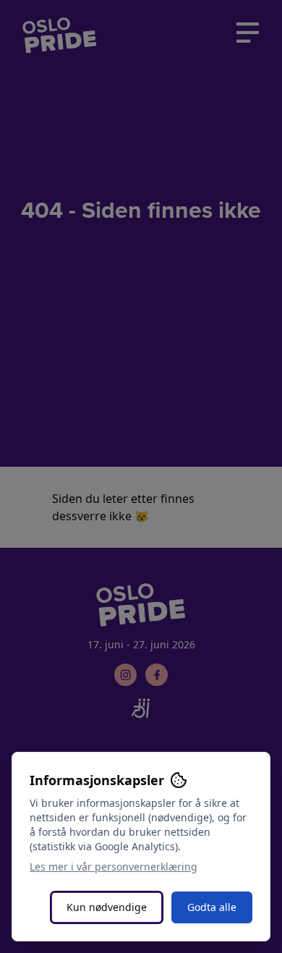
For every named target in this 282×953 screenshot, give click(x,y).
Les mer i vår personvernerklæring (113, 866)
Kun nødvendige (107, 907)
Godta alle (211, 907)
